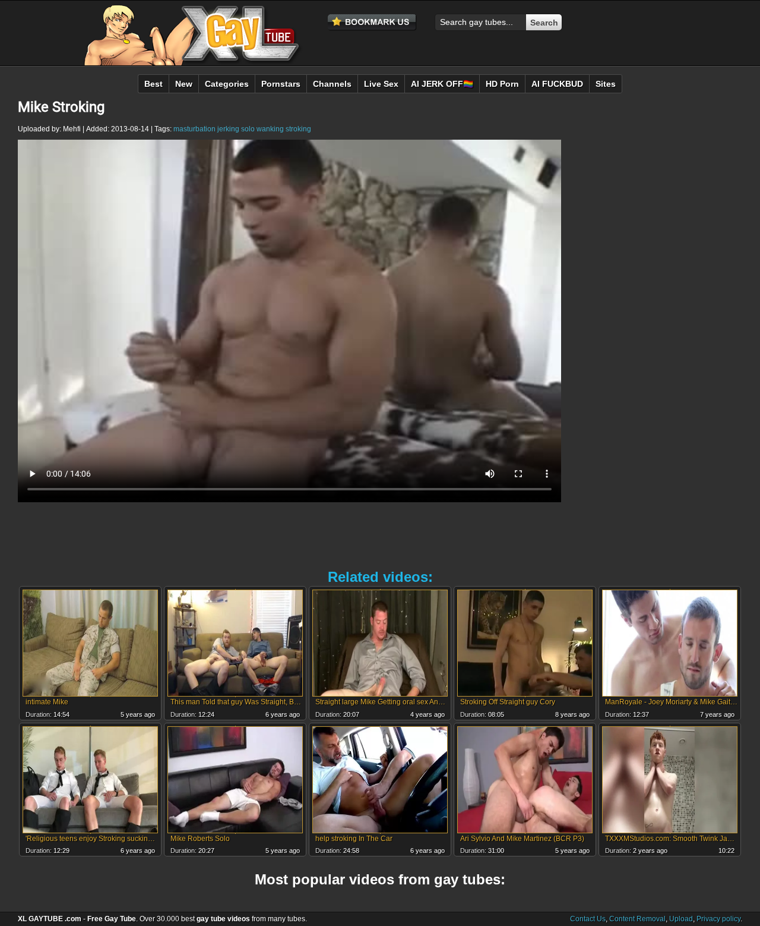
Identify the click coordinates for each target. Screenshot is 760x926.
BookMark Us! (372, 22)
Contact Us (588, 919)
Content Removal (637, 919)
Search (544, 22)
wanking (270, 129)
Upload (681, 919)
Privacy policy (718, 919)
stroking (298, 129)
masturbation (194, 129)
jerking (228, 129)
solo (248, 129)
